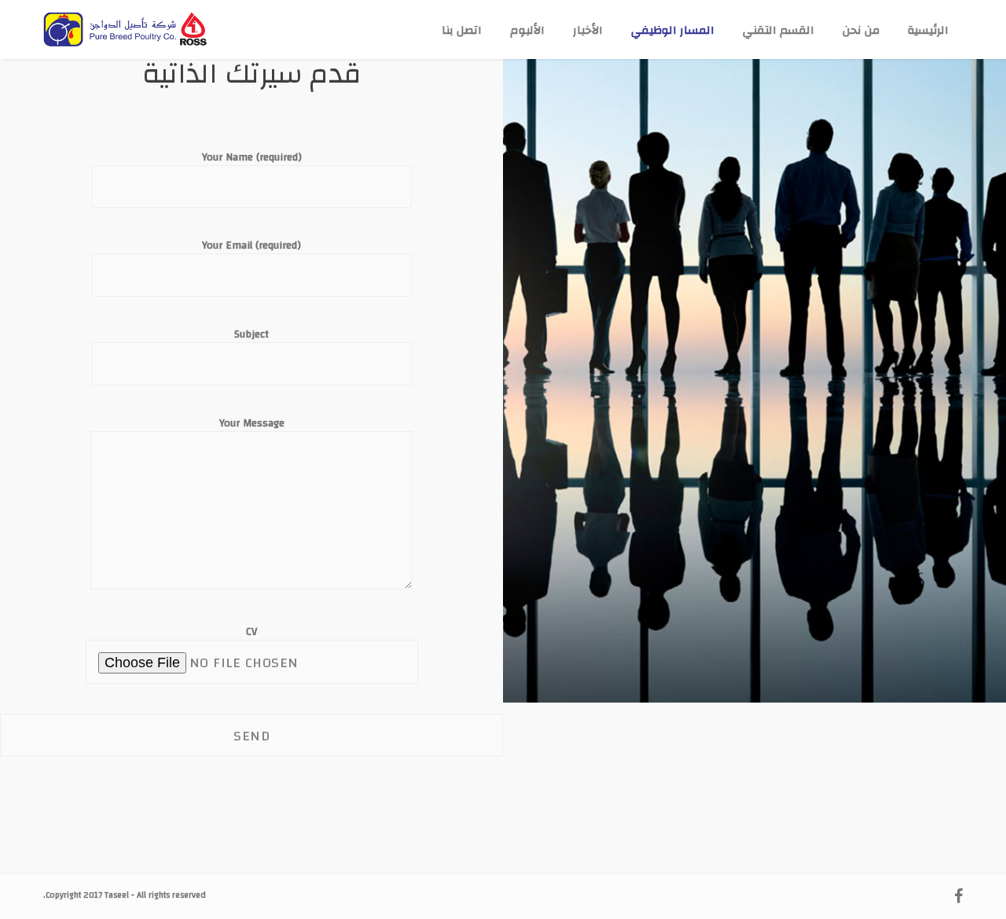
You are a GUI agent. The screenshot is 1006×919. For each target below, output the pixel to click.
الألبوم (527, 30)
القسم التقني (778, 30)
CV (251, 633)
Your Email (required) (251, 247)
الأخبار (588, 30)
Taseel (117, 895)
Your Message (252, 424)
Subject (251, 336)
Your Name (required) (252, 158)
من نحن (861, 30)
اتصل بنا (462, 30)
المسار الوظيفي (672, 30)
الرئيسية (928, 30)
